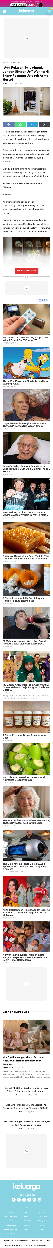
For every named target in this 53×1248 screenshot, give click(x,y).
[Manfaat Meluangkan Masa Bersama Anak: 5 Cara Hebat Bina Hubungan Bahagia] (26, 1037)
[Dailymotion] (39, 1200)
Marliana (9, 84)
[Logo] (26, 11)
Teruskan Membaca (26, 271)
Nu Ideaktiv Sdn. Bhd (24, 1245)
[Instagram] (19, 1200)
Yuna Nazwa (8, 1067)
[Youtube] (34, 1200)
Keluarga (6, 62)
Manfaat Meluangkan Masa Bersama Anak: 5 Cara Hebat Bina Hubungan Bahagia (23, 1060)
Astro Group (44, 1245)
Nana (21, 1112)
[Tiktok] (29, 1200)
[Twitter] (24, 1200)
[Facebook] (14, 1200)
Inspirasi (16, 62)
